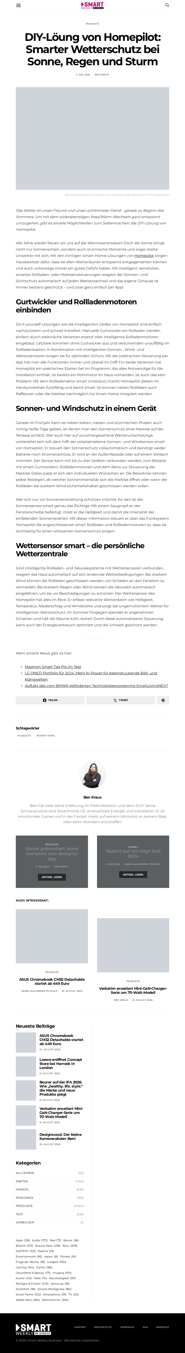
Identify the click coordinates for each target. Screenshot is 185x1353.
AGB (145, 1327)
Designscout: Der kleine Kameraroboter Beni (60, 1136)
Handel (133, 846)
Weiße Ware (28, 1300)
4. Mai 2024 (83, 74)
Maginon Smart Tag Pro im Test (53, 667)
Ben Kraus (102, 74)
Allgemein (25, 1173)
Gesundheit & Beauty (33, 1272)
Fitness (68, 1256)
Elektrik (46, 1251)
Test (19, 1214)
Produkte (92, 23)
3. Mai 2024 (42, 866)
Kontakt (80, 1327)
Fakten (22, 1181)
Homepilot (144, 256)
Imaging (62, 1272)
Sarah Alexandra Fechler (142, 864)
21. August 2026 (142, 1000)
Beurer (71, 1240)
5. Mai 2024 (113, 864)
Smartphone (55, 1294)
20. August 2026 (49, 1144)
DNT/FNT (26, 1251)
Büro (69, 1245)
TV (74, 1294)
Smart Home (46, 735)
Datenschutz (103, 1327)
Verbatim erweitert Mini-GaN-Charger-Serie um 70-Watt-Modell (133, 990)
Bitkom (24, 1245)
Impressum (127, 1327)
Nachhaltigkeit (62, 1278)
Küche (24, 1278)
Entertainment (29, 1256)
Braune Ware (47, 1245)
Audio (40, 1240)
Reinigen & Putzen (32, 1283)
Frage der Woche (30, 1262)
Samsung (60, 1283)
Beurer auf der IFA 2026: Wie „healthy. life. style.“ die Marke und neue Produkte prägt (61, 1088)
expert (51, 1256)
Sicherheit (25, 1289)
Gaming (25, 1267)
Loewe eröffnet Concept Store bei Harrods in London (60, 1063)
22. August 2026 (72, 991)
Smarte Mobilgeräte (54, 1289)
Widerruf (162, 1327)
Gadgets (25, 735)
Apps (23, 1240)
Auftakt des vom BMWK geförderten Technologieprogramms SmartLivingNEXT (96, 686)
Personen (24, 1197)
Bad (55, 1240)
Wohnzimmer (55, 1300)
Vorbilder (25, 1222)
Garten (44, 1267)
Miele (40, 1278)
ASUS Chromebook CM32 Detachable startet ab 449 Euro (52, 981)
